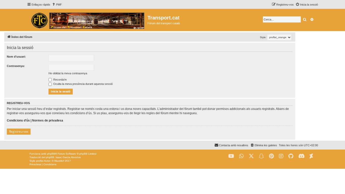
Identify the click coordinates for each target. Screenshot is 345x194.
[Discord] (301, 156)
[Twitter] (251, 156)
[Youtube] (231, 156)
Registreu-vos (18, 131)
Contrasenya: (16, 65)
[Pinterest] (271, 156)
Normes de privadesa (47, 120)
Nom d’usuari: (16, 56)
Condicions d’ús (18, 120)
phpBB (51, 153)
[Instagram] (281, 156)
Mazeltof (59, 160)
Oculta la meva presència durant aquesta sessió (83, 83)
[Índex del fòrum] (87, 20)
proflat (39, 160)
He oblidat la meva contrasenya (67, 73)
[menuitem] (57, 5)
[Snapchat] (261, 156)
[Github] (290, 156)
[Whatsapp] (241, 156)
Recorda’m (60, 79)
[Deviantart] (311, 156)
